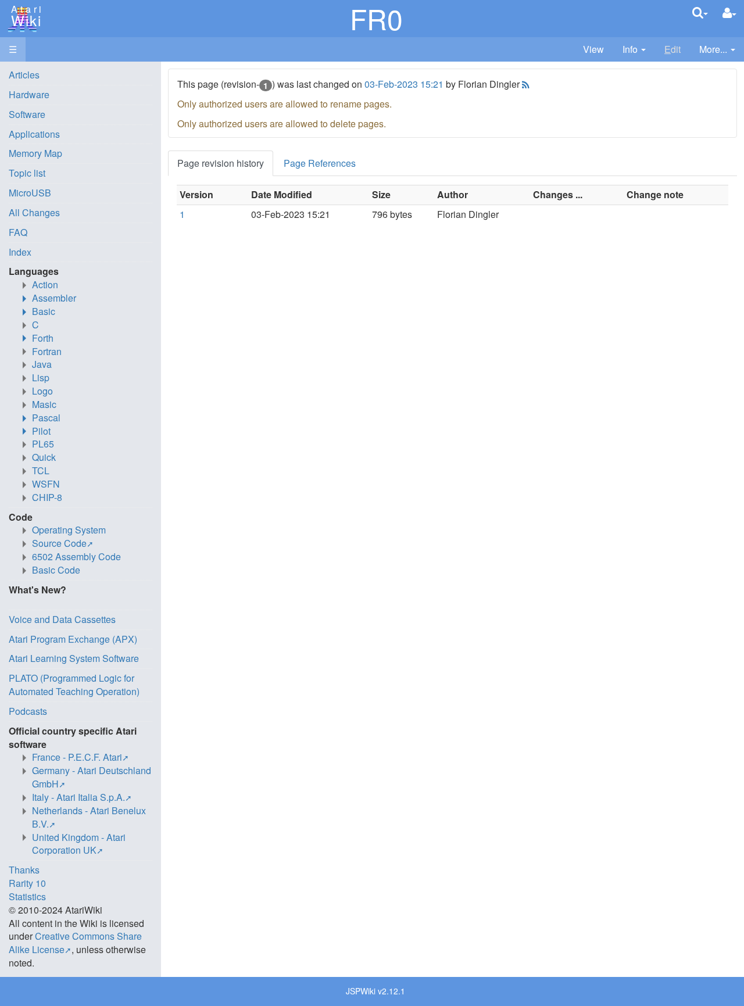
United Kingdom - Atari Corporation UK (79, 843)
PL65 (43, 443)
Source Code (59, 543)
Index (20, 252)
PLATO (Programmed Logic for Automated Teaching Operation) (74, 684)
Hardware (29, 94)
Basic (43, 311)
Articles (24, 74)
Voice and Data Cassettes (62, 619)
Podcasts (28, 711)
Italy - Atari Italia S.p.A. (78, 797)
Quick (44, 457)
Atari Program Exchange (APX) (73, 639)
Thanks (24, 869)
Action (45, 284)
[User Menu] (729, 13)
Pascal (46, 417)
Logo (42, 391)
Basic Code (56, 570)
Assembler (54, 298)
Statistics (27, 896)
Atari (24, 16)
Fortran (47, 351)
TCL (40, 470)
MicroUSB (30, 192)
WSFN (46, 484)
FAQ (18, 232)
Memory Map (35, 153)
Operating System (69, 529)
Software (27, 114)
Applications (34, 134)
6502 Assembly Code (76, 556)
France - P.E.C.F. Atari (77, 757)
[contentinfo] (634, 49)
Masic (44, 404)
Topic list (27, 173)
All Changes (34, 212)
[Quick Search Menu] (700, 12)
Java (42, 364)
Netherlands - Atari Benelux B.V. (89, 817)
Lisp (40, 377)
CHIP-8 (47, 497)
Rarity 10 (27, 883)
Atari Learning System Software (74, 658)
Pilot (41, 431)
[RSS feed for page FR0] (525, 84)
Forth (42, 338)
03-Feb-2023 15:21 (403, 84)
